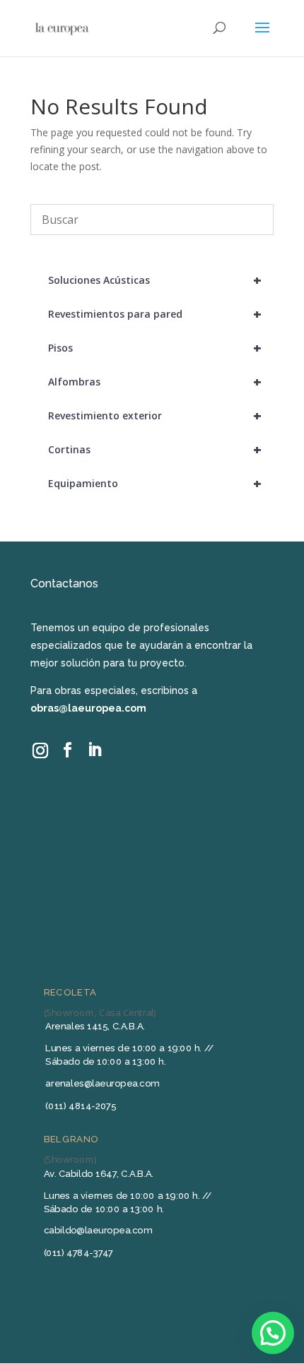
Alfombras (155, 381)
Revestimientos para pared (155, 313)
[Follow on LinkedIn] (94, 750)
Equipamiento (155, 483)
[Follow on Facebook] (67, 750)
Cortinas (155, 449)
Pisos (155, 347)
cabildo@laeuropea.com (98, 1230)
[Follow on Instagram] (41, 750)
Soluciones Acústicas (155, 279)
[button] (273, 1333)
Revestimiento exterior (155, 415)
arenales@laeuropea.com (102, 1083)
